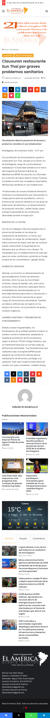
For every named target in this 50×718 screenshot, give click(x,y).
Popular (23, 538)
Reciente (9, 538)
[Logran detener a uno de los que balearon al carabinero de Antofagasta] (9, 551)
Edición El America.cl (13, 78)
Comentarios (39, 538)
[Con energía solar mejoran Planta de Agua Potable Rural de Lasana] (13, 428)
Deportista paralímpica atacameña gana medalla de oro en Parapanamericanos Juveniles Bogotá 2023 (36, 483)
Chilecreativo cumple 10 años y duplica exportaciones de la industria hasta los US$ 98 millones (33, 582)
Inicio (6, 49)
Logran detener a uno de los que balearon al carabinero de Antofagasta (32, 550)
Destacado (14, 49)
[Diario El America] (17, 11)
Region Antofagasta (24, 55)
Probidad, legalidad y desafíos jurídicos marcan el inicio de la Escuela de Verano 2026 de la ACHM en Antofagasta (36, 444)
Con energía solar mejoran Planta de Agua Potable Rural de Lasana (13, 441)
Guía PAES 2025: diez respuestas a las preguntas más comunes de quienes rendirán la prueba (12, 480)
